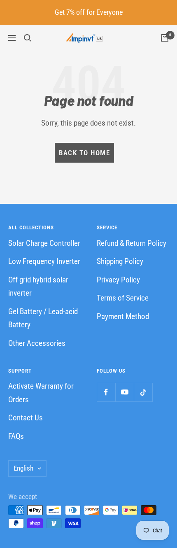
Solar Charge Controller (44, 243)
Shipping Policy (120, 261)
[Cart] (165, 38)
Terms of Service (123, 298)
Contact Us (25, 417)
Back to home (84, 153)
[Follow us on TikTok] (143, 392)
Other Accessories (36, 343)
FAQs (16, 436)
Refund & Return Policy (131, 243)
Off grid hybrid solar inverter (38, 286)
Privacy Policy (118, 279)
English (23, 468)
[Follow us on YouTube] (124, 392)
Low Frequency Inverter (44, 261)
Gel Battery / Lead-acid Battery (43, 318)
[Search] (27, 38)
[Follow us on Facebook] (106, 392)
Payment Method (123, 316)
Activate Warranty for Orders (41, 392)
